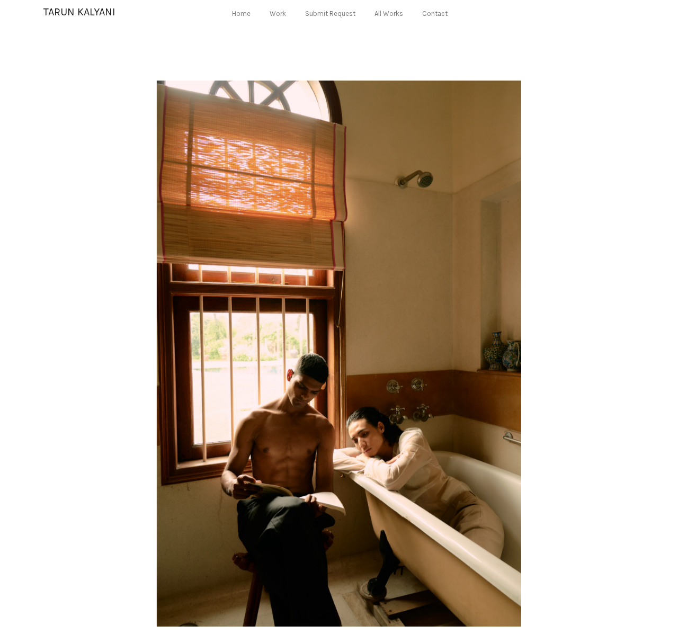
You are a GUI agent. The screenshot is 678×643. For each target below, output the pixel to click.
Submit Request (330, 13)
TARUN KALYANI (79, 12)
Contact (435, 13)
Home (241, 13)
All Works (388, 13)
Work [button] (278, 13)
